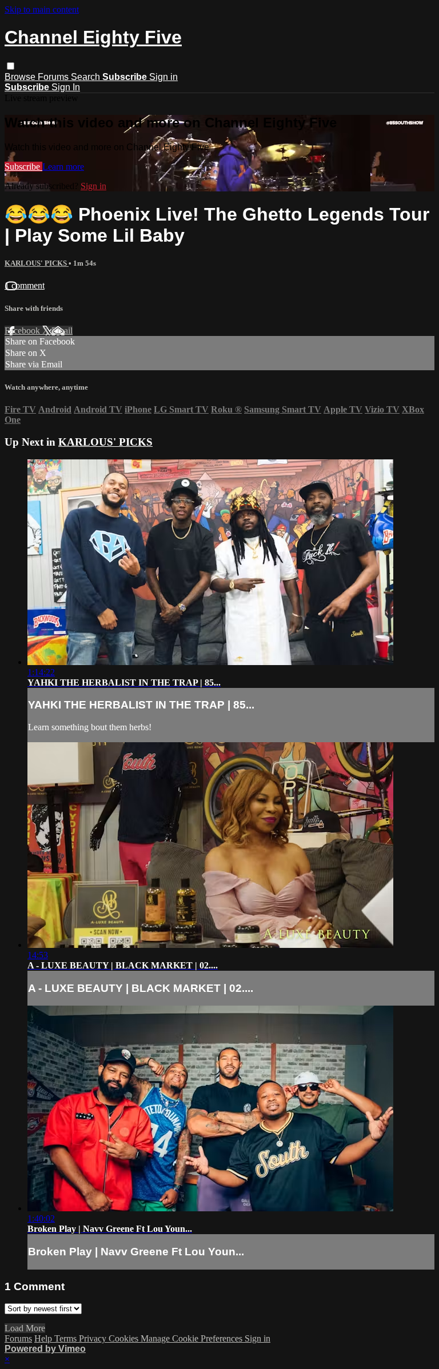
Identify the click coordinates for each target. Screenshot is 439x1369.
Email (62, 330)
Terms (66, 1338)
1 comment (25, 285)
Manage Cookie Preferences (193, 1338)
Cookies (125, 1338)
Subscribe (23, 166)
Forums (54, 77)
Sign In (65, 87)
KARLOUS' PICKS (37, 263)
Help (44, 1338)
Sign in (163, 77)
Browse (21, 77)
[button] (10, 66)
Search (86, 77)
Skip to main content (42, 9)
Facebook (23, 330)
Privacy (94, 1338)
